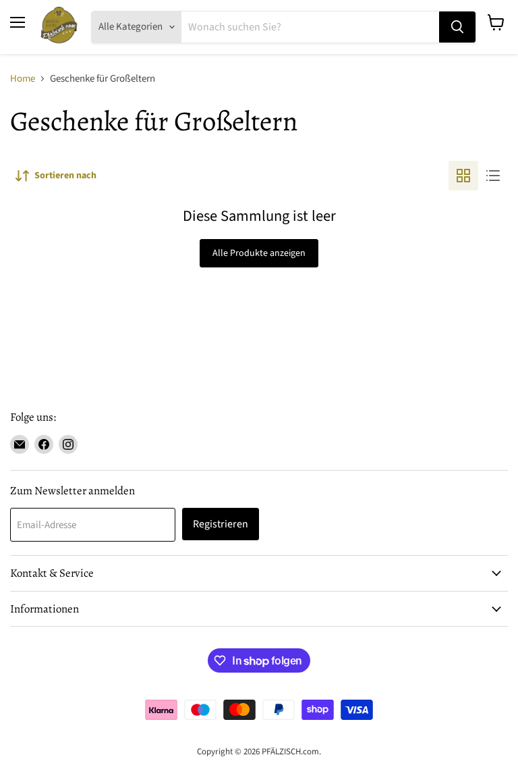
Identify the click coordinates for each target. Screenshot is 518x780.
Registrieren (220, 524)
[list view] (493, 175)
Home (22, 78)
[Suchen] (457, 27)
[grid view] (463, 175)
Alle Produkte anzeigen (259, 253)
